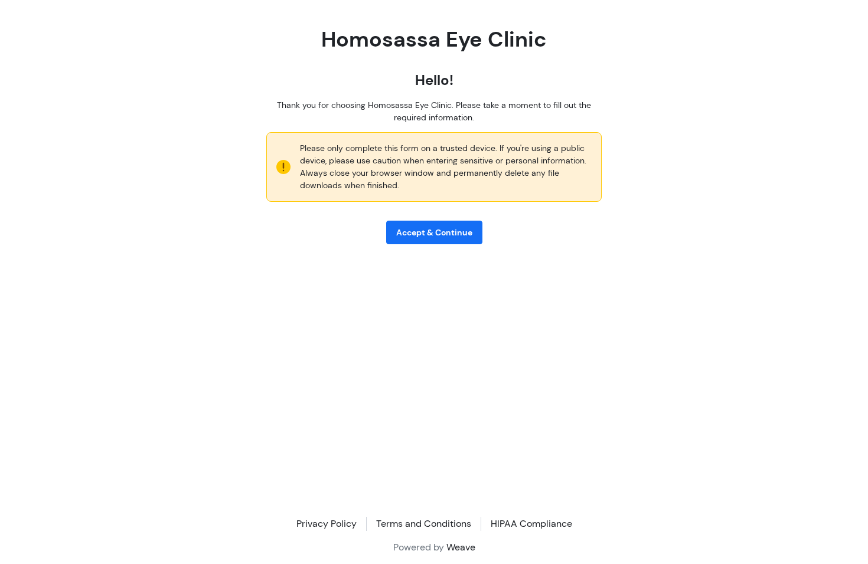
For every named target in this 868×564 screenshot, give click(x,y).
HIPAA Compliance (531, 523)
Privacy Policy (326, 523)
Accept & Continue (434, 232)
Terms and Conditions (423, 523)
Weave (460, 547)
